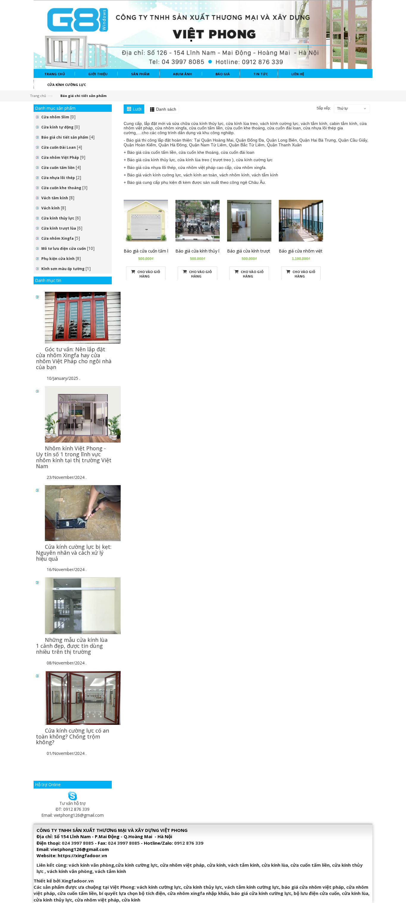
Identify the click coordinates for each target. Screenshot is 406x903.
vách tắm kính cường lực (251, 887)
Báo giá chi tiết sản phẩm (64, 137)
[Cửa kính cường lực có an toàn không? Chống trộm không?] (83, 697)
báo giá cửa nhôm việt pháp (312, 887)
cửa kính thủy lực (202, 887)
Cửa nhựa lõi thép (58, 177)
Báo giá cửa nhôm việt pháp (306, 251)
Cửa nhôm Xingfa (57, 238)
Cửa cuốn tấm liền (58, 167)
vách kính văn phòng (91, 865)
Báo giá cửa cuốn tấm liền (149, 251)
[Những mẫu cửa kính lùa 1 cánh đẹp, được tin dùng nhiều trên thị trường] (83, 605)
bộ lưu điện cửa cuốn (316, 893)
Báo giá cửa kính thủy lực (199, 251)
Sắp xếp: (324, 108)
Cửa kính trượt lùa (58, 228)
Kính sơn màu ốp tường (62, 268)
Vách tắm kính (54, 197)
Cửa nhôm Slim (55, 117)
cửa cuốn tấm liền (310, 865)
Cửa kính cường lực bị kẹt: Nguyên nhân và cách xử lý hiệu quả (73, 552)
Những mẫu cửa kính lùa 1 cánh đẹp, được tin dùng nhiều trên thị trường (72, 645)
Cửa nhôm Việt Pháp (60, 157)
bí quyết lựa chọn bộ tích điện (132, 893)
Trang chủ (38, 95)
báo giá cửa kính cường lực (261, 893)
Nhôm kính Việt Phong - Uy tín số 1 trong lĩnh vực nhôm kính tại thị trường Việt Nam (73, 457)
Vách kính (50, 208)
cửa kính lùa (275, 865)
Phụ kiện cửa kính (58, 258)
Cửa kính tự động (57, 127)
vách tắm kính (243, 865)
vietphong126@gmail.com (79, 815)
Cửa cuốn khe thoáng (61, 187)
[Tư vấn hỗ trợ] (72, 795)
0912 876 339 (188, 843)
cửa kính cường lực (136, 865)
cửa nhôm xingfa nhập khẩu (198, 893)
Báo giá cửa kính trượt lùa (252, 251)
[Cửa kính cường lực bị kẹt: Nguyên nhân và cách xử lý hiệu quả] (83, 512)
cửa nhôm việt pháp (182, 865)
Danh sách (166, 109)
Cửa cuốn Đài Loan (58, 147)
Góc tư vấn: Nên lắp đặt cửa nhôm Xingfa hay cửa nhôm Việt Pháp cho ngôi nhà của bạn (73, 358)
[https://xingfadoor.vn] (203, 34)
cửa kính (216, 865)
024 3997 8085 (78, 843)
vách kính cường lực (159, 887)
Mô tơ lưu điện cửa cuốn (63, 248)
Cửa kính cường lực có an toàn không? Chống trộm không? (72, 736)
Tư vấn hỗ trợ (72, 803)
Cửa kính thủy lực (57, 218)
